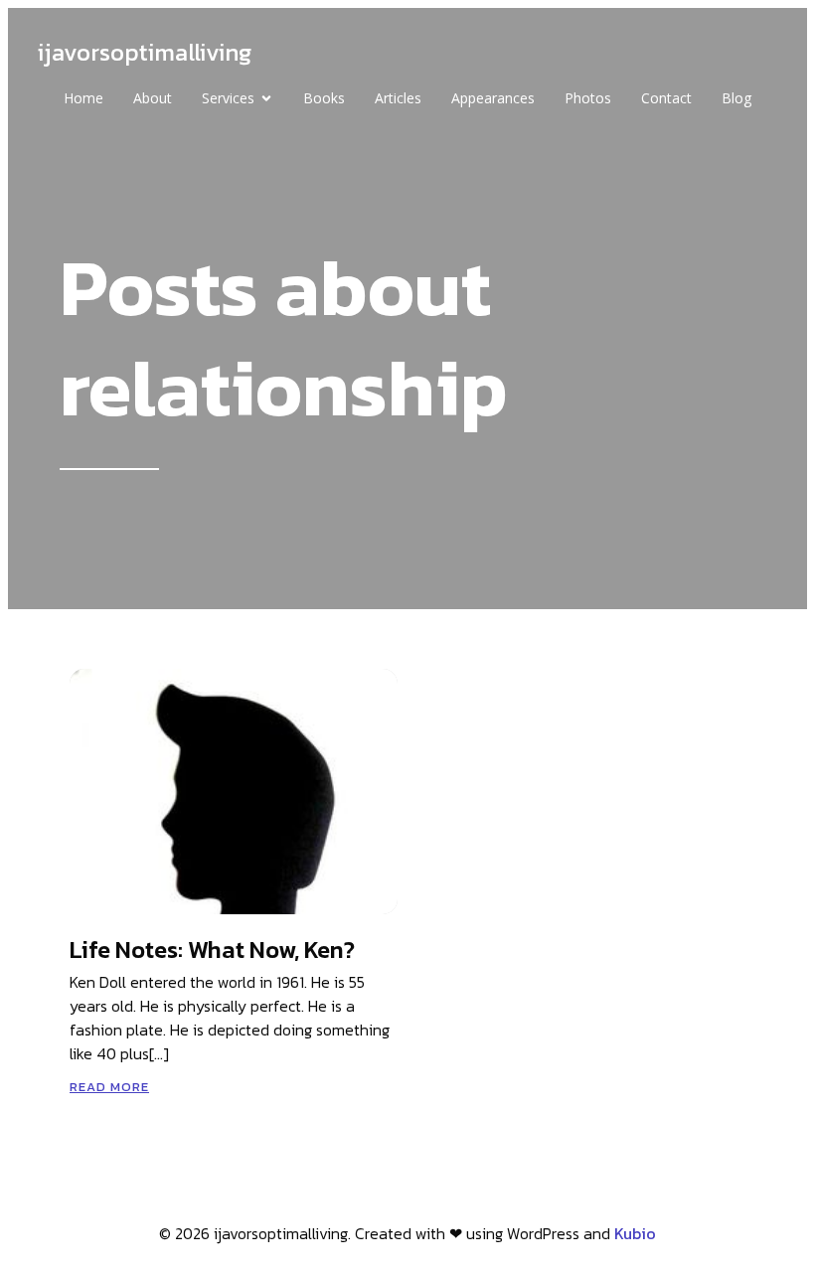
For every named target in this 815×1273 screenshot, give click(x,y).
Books (324, 97)
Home (83, 97)
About (152, 97)
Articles (398, 97)
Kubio (635, 1233)
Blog (736, 97)
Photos (588, 97)
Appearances (493, 97)
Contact (666, 97)
